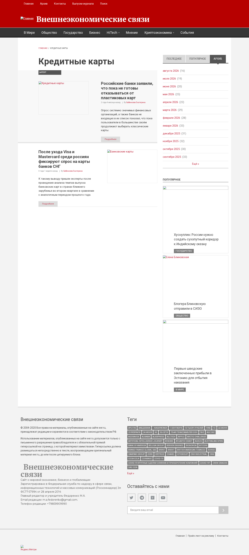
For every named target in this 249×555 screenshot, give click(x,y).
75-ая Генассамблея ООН (184, 432)
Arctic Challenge (196, 437)
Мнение (132, 32)
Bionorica (191, 445)
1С (214, 428)
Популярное (197, 58)
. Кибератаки (160, 428)
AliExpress (158, 437)
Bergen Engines (175, 445)
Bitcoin (203, 445)
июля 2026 (169, 78)
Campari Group (136, 454)
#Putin (132, 428)
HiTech (112, 32)
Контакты (60, 3)
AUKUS (198, 441)
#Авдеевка (144, 428)
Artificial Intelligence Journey (145, 441)
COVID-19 (158, 458)
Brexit (171, 450)
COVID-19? (205, 463)
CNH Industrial (199, 454)
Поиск (103, 3)
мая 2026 (168, 94)
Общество (49, 32)
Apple (181, 437)
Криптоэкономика (158, 32)
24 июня (147, 432)
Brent (162, 450)
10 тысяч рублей (194, 428)
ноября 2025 (170, 141)
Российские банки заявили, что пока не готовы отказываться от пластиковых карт (127, 90)
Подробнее (110, 139)
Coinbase (147, 458)
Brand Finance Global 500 (142, 450)
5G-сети (164, 432)
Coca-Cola (133, 458)
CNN (212, 454)
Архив (44, 3)
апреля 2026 (170, 102)
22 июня (222, 428)
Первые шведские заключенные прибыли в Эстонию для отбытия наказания (193, 375)
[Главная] (27, 19)
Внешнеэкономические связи (93, 19)
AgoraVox (133, 437)
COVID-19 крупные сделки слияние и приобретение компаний (162, 463)
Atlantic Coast (184, 441)
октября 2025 (171, 149)
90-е (202, 432)
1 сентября (176, 428)
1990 (208, 428)
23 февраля (134, 432)
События (187, 32)
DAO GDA (132, 467)
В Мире (29, 32)
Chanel (170, 454)
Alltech (171, 437)
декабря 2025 (171, 133)
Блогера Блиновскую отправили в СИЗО (190, 306)
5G (156, 432)
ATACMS (169, 441)
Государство (73, 32)
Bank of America (137, 445)
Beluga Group (156, 445)
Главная (29, 3)
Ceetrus (159, 454)
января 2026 (170, 125)
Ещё (195, 163)
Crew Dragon (220, 463)
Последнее (174, 58)
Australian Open (214, 441)
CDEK (150, 454)
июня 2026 (169, 86)
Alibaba (146, 437)
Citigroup (182, 454)
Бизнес (94, 32)
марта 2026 (170, 110)
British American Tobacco (191, 450)
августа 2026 (171, 70)
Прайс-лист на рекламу (201, 536)
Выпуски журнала (83, 3)
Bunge (211, 450)
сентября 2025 (172, 156)
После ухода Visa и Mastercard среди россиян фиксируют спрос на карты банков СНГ (64, 159)
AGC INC (211, 432)
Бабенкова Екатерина (135, 102)
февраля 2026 (171, 117)
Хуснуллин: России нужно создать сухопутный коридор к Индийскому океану (196, 239)
